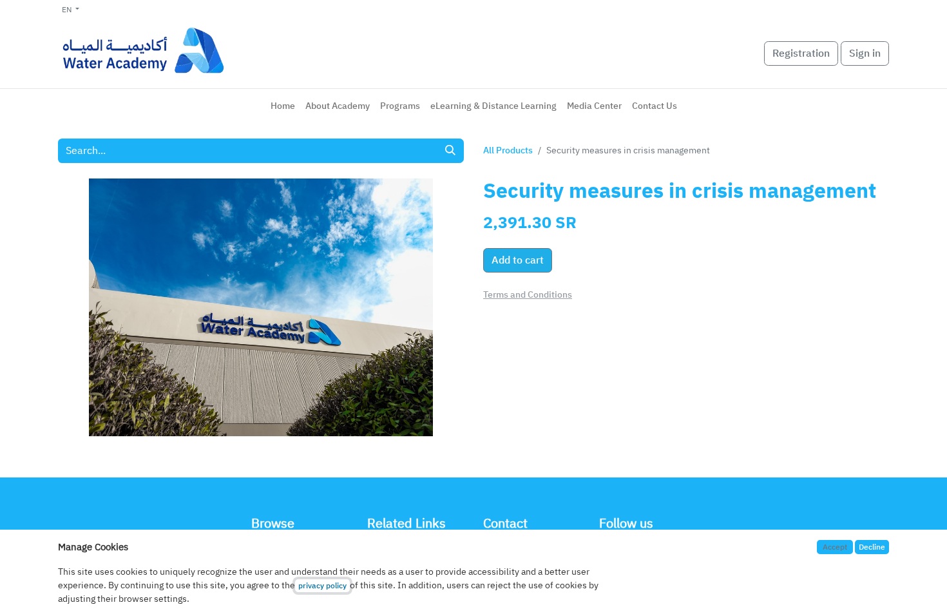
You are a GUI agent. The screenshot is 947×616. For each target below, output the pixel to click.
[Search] (450, 151)
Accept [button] (835, 547)
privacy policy (322, 586)
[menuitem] (282, 106)
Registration (801, 53)
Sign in (865, 53)
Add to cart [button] (518, 260)
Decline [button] (872, 547)
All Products (508, 150)
